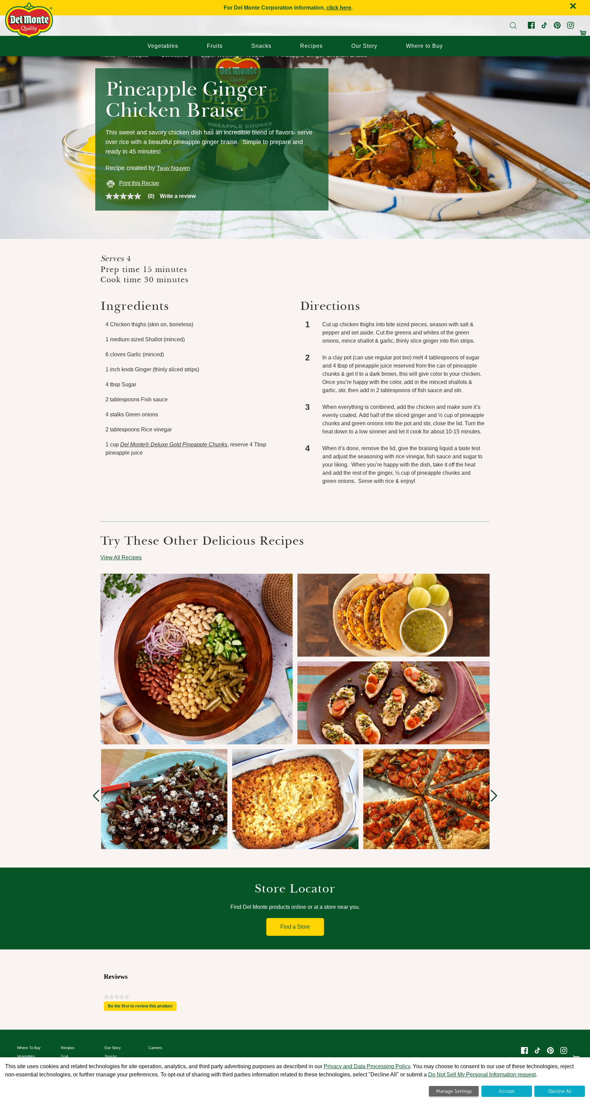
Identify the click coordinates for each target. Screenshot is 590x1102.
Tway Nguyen (173, 168)
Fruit (64, 1056)
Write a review (178, 196)
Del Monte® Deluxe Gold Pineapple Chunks (173, 444)
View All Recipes (121, 557)
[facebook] (530, 27)
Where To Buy (29, 1048)
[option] (164, 799)
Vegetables (163, 46)
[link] (133, 196)
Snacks (261, 46)
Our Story (364, 46)
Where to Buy (424, 46)
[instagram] (569, 27)
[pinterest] (556, 27)
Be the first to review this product (142, 1007)
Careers (155, 1048)
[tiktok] (543, 27)
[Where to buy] (583, 30)
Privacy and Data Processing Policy (367, 1066)
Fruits (215, 46)
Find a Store (295, 927)
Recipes (311, 46)
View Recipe (135, 625)
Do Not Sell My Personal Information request (482, 1074)
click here (338, 8)
